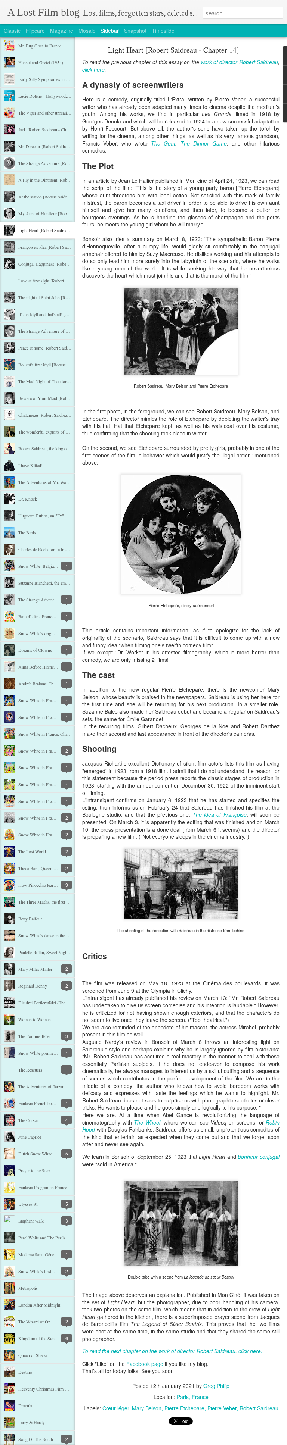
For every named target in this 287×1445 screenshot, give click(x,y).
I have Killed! (30, 465)
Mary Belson (146, 1408)
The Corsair (28, 1120)
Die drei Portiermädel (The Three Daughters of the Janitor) (70, 1002)
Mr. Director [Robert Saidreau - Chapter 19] (57, 146)
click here (93, 69)
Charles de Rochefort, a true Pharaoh (50, 549)
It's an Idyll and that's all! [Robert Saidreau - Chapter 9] (67, 314)
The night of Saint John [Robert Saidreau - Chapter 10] (66, 297)
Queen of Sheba (32, 1355)
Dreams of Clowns (35, 650)
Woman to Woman (34, 1019)
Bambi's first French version (43, 616)
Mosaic (86, 30)
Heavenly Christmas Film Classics (48, 1389)
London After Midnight (39, 1305)
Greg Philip (216, 1385)
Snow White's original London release (52, 633)
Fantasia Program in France (42, 1187)
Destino (25, 1372)
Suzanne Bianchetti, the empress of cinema (55, 583)
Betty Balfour (30, 919)
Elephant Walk (31, 1221)
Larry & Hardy (31, 1422)
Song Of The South (35, 1439)
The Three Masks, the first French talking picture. (62, 902)
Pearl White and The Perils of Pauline (51, 1238)
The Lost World (32, 851)
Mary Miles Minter (35, 969)
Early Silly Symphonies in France (48, 79)
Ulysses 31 (28, 1204)
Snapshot (135, 30)
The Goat (163, 143)
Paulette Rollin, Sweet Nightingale (48, 952)
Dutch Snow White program (43, 1154)
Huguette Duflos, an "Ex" (41, 516)
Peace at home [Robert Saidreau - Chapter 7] (57, 348)
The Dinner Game (203, 143)
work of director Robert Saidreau (239, 62)
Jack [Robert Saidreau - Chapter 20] (50, 129)
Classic (12, 30)
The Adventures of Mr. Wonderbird (49, 482)
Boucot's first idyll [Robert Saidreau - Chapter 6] (61, 364)
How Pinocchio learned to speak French (53, 885)
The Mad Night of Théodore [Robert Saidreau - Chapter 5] (70, 381)
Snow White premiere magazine (46, 1053)
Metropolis (28, 1288)
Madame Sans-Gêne (36, 1254)
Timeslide (163, 30)
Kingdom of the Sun (36, 1338)
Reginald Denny (32, 986)
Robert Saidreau (259, 1408)
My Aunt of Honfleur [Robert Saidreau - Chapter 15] (65, 213)
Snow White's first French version (48, 1271)
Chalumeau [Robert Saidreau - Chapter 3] (55, 415)
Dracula (25, 1405)
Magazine (61, 30)
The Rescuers (30, 1070)
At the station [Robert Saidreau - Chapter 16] (58, 197)
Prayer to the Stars (34, 1170)
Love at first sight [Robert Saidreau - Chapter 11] (61, 281)
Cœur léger (115, 1408)
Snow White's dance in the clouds (48, 935)
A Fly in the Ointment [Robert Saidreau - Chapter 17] (65, 180)
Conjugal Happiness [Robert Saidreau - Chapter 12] (64, 264)
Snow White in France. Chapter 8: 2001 (53, 717)
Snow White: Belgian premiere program (53, 566)
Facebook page (144, 1363)
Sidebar (110, 30)
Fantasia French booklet (39, 1103)
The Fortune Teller (34, 1036)
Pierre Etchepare (184, 1408)
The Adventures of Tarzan (41, 1086)
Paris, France (193, 1397)
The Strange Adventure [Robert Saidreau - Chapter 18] (66, 163)
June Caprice (29, 1137)
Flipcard (35, 30)
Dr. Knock (27, 499)
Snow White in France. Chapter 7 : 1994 (54, 734)
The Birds (27, 532)
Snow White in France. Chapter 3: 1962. (54, 801)
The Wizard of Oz (34, 1321)
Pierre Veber (222, 1408)
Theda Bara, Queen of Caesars (45, 868)
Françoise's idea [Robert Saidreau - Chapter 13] (60, 247)
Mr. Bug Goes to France (39, 46)
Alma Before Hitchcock (39, 667)
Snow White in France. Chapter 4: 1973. (54, 784)
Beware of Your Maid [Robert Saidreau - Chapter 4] (64, 398)
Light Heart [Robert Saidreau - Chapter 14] (56, 230)
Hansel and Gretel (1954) (40, 62)
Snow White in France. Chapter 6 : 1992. (54, 751)
